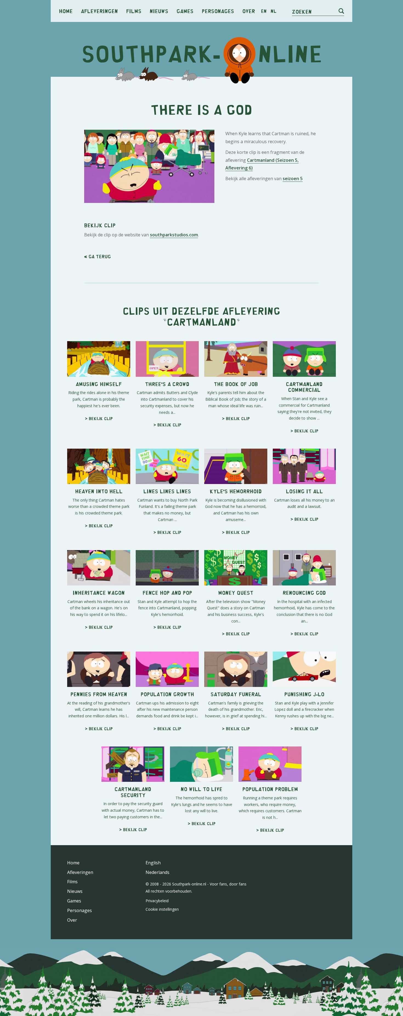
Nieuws (159, 11)
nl (273, 11)
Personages (218, 11)
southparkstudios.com (174, 235)
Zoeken (302, 11)
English (153, 863)
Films (133, 11)
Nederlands (157, 872)
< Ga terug (97, 256)
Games (185, 11)
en (264, 11)
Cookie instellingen (162, 909)
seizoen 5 (293, 179)
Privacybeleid (157, 900)
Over (248, 11)
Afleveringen (99, 11)
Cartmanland (201, 321)
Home (66, 11)
